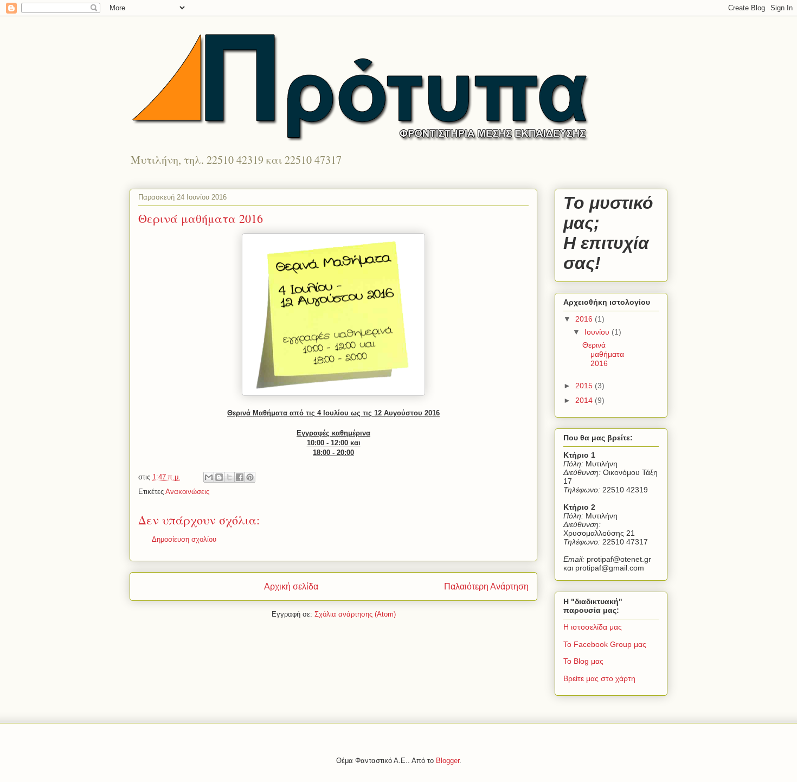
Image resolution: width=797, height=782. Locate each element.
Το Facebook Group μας (604, 644)
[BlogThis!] (219, 477)
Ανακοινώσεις (187, 492)
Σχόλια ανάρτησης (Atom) (355, 614)
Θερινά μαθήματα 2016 (603, 354)
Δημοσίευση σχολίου (184, 539)
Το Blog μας (583, 661)
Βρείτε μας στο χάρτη (599, 678)
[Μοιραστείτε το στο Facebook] (239, 477)
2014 (585, 400)
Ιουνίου (598, 332)
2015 (585, 385)
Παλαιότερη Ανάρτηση (486, 586)
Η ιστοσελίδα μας (592, 627)
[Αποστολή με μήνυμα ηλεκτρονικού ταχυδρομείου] (208, 477)
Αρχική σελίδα (291, 586)
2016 (585, 319)
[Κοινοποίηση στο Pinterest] (250, 477)
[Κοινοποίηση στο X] (229, 477)
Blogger (447, 761)
